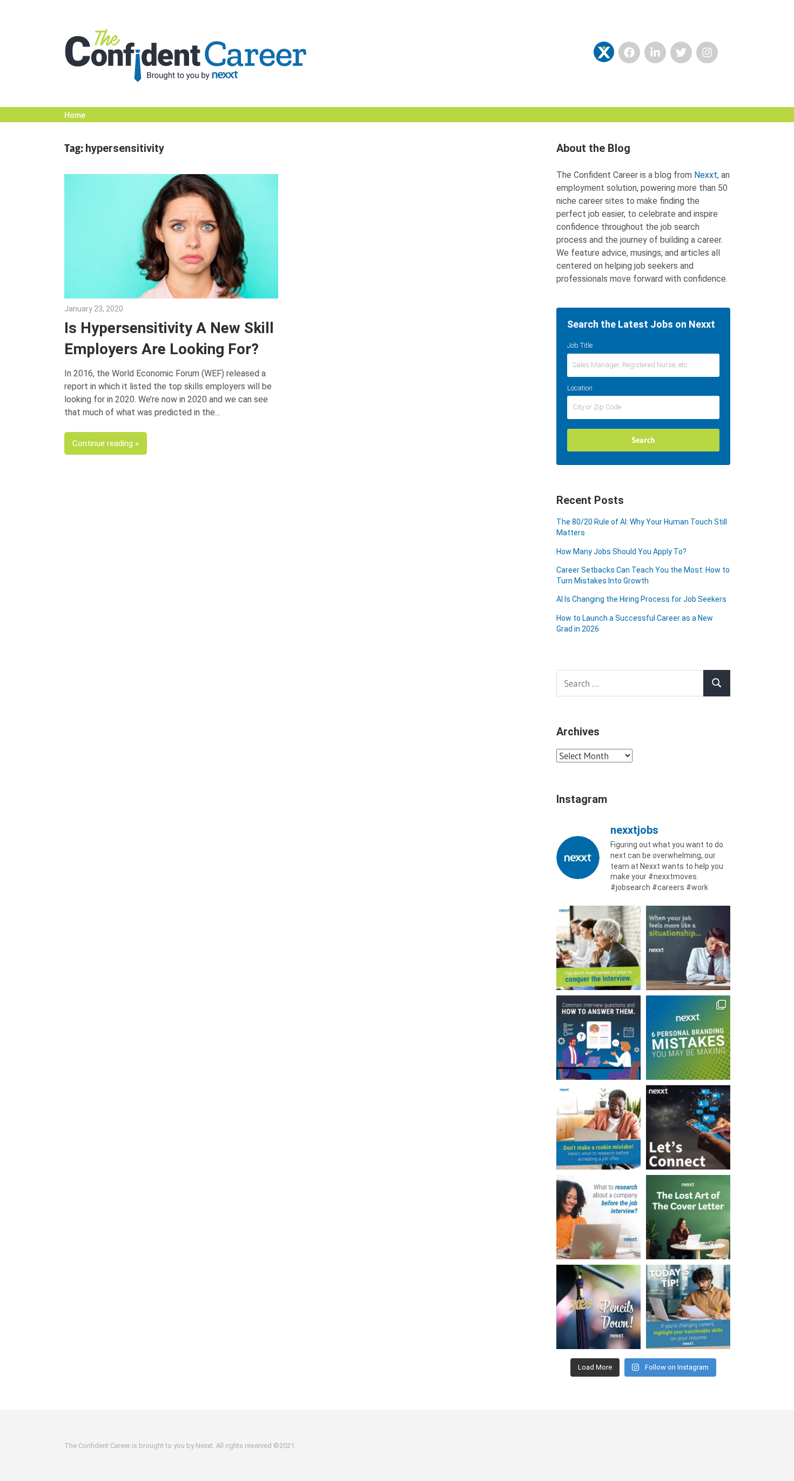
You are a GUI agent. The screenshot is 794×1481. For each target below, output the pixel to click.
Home (74, 115)
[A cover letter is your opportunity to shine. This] (688, 1217)
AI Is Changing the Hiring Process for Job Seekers (641, 599)
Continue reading (102, 443)
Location (580, 388)
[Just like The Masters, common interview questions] (598, 1037)
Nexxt (705, 175)
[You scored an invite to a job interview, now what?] (598, 1217)
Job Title (580, 345)
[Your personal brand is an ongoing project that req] (688, 1037)
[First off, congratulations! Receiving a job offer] (598, 1127)
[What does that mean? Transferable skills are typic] (688, 1307)
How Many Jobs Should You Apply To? (621, 551)
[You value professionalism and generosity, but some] (688, 1127)
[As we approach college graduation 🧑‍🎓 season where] (598, 1307)
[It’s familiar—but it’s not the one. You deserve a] (688, 948)
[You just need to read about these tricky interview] (598, 948)
